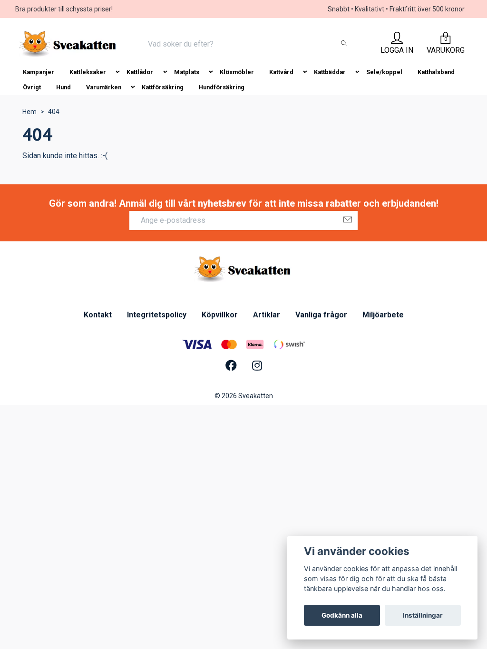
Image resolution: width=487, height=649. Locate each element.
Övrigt (32, 87)
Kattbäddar (330, 72)
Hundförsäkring (221, 87)
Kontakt (98, 314)
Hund (63, 87)
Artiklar (266, 314)
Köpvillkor (220, 314)
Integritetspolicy (156, 314)
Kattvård (281, 72)
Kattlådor (140, 72)
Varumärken (103, 87)
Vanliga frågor (321, 314)
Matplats (186, 72)
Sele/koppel (384, 72)
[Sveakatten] (68, 44)
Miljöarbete (383, 314)
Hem (29, 111)
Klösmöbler (237, 72)
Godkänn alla (341, 615)
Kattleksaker (87, 72)
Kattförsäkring (163, 87)
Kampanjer (38, 72)
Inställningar (423, 615)
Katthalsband (436, 72)
